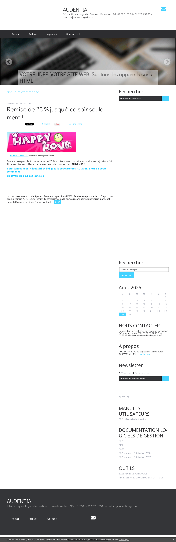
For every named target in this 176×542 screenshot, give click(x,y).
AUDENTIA (75, 9)
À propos (52, 34)
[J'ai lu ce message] (173, 540)
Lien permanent (18, 196)
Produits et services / (19, 156)
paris (102, 198)
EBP (121, 441)
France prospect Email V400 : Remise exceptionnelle (70, 196)
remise (31, 198)
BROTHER (124, 397)
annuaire (70, 198)
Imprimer (77, 123)
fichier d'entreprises (47, 198)
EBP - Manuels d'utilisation (132, 419)
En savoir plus (124, 540)
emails (61, 198)
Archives (33, 34)
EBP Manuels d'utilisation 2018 (135, 453)
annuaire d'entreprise (87, 198)
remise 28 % (21, 198)
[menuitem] (15, 34)
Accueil (15, 34)
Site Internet (73, 34)
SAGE (121, 449)
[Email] (163, 9)
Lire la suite (144, 354)
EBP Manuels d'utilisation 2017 (135, 457)
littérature (18, 202)
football (46, 202)
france (38, 202)
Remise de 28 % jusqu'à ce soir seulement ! (56, 113)
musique (29, 202)
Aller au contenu (9, 2)
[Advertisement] (34, 14)
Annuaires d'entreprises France (41, 156)
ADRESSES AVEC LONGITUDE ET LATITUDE (141, 477)
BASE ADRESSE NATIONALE (133, 473)
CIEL (121, 445)
